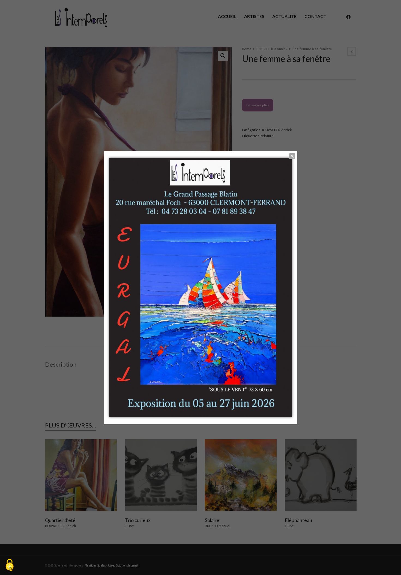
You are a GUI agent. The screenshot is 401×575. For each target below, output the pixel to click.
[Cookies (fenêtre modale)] (9, 565)
